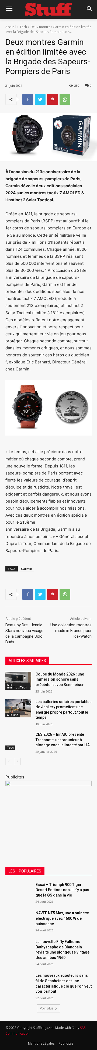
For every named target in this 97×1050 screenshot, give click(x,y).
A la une (12, 715)
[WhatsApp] (65, 99)
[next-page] (17, 761)
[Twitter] (40, 99)
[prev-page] (8, 761)
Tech (23, 27)
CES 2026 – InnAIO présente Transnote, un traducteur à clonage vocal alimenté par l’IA (63, 739)
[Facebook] (27, 99)
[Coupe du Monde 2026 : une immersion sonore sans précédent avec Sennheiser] (18, 681)
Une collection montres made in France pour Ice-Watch (71, 631)
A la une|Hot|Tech (17, 686)
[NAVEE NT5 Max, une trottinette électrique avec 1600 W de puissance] (18, 920)
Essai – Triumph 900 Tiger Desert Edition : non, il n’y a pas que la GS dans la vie (62, 889)
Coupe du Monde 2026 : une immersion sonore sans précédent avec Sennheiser (60, 679)
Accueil (10, 27)
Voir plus (46, 1008)
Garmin (26, 569)
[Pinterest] (52, 99)
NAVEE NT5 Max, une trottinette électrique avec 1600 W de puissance (62, 918)
